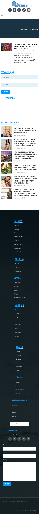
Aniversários (18, 271)
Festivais (17, 321)
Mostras (17, 328)
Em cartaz (18, 359)
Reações (14, 416)
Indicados (14, 409)
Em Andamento (20, 389)
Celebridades (17, 233)
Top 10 (16, 340)
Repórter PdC (17, 290)
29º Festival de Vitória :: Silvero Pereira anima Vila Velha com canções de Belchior (25, 46)
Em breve (18, 355)
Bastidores (17, 225)
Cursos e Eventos (18, 237)
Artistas (17, 263)
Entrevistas (18, 267)
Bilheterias (16, 229)
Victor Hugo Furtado (21, 51)
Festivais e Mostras (19, 244)
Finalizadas (18, 386)
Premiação (14, 412)
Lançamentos (17, 248)
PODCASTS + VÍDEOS (19, 298)
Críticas (18, 351)
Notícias (29, 53)
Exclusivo (16, 240)
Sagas (18, 370)
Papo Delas (18, 332)
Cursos (17, 317)
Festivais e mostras (22, 53)
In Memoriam (18, 325)
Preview (17, 336)
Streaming (19, 367)
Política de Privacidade (31, 510)
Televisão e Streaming (19, 252)
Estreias (18, 363)
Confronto (17, 313)
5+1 (16, 309)
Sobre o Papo (20, 510)
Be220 (25, 501)
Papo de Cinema (10, 501)
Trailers (16, 294)
